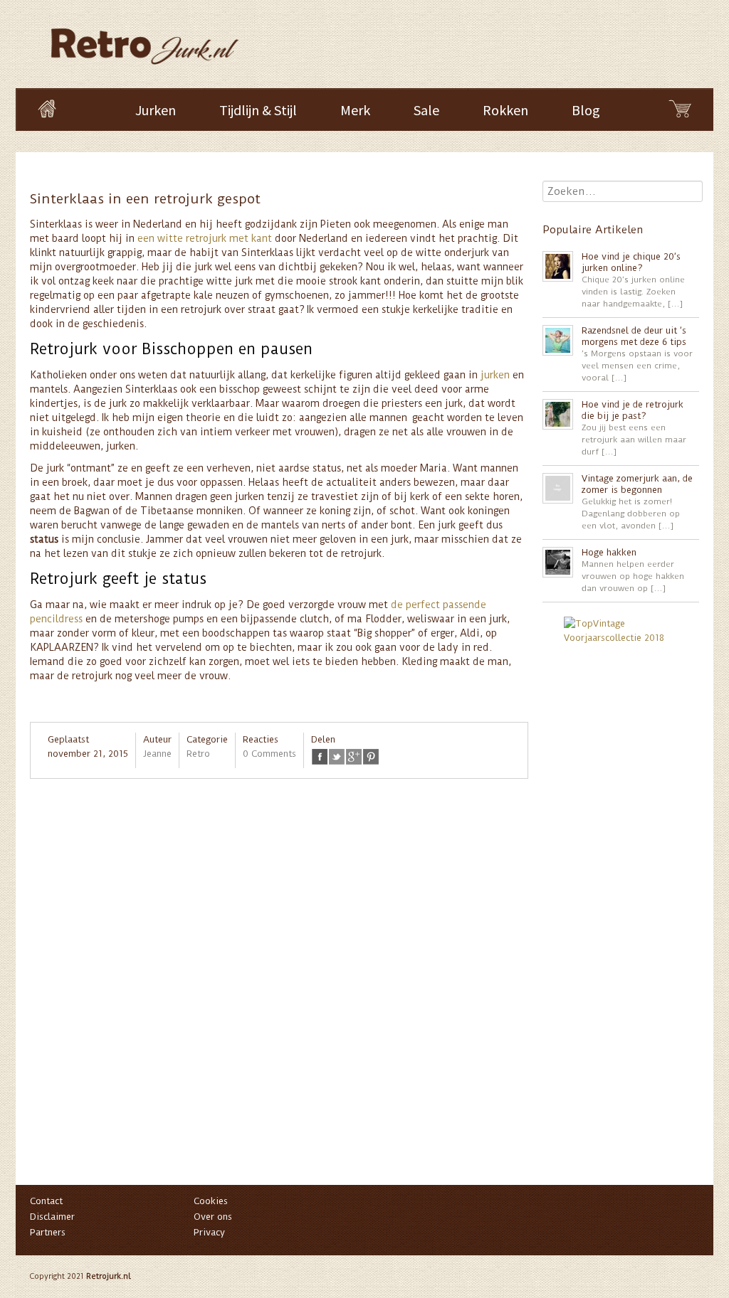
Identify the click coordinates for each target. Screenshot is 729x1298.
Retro (198, 753)
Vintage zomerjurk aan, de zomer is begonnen (637, 484)
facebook (319, 757)
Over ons (213, 1216)
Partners (47, 1232)
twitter (337, 757)
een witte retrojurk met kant (204, 238)
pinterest (371, 757)
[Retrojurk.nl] (143, 39)
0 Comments (269, 753)
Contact (46, 1201)
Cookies (211, 1201)
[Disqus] (279, 988)
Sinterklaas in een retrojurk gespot (145, 199)
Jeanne (157, 753)
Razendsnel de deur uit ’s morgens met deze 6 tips (634, 336)
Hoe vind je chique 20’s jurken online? (631, 262)
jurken (497, 375)
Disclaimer (52, 1216)
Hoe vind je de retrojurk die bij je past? (632, 410)
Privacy (209, 1232)
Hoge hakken (609, 552)
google (354, 757)
